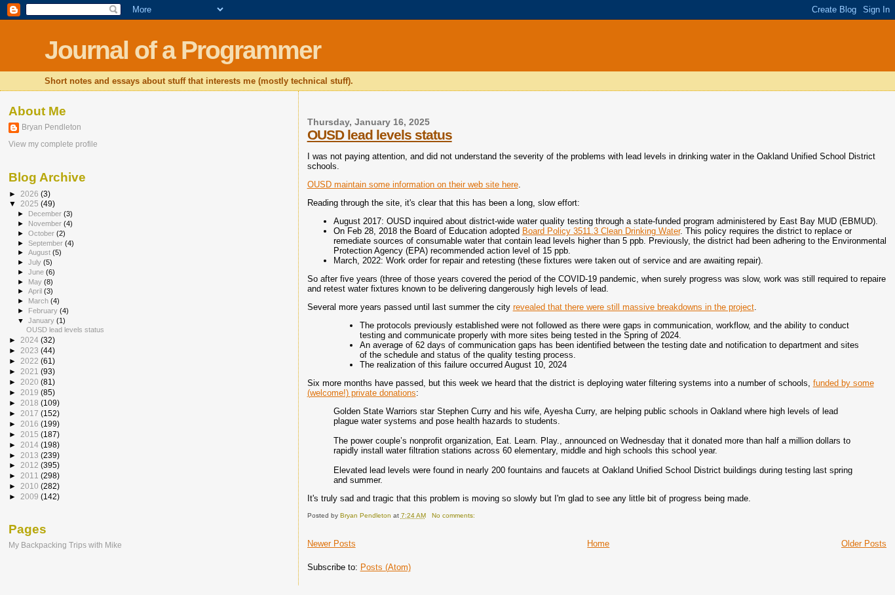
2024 (30, 340)
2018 (30, 402)
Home (598, 543)
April (36, 291)
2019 (30, 392)
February (44, 311)
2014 (30, 444)
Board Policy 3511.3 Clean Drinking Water (601, 231)
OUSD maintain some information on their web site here (412, 184)
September (46, 243)
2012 (30, 465)
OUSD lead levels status (379, 134)
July (35, 262)
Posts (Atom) (385, 567)
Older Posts (863, 543)
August (40, 252)
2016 (30, 423)
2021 (30, 371)
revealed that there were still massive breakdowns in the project (633, 307)
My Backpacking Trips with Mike (65, 545)
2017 (30, 413)
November (46, 223)
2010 (30, 486)
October (42, 233)
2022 (30, 360)
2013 (30, 455)
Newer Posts (331, 543)
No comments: (454, 515)
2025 (30, 203)
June (37, 272)
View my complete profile (53, 144)
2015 (30, 434)
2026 (30, 193)
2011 (30, 475)
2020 (30, 381)
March (39, 301)
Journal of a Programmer (182, 50)
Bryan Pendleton (51, 127)
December (46, 214)
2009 (30, 496)
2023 (30, 350)
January (42, 320)
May (36, 282)
